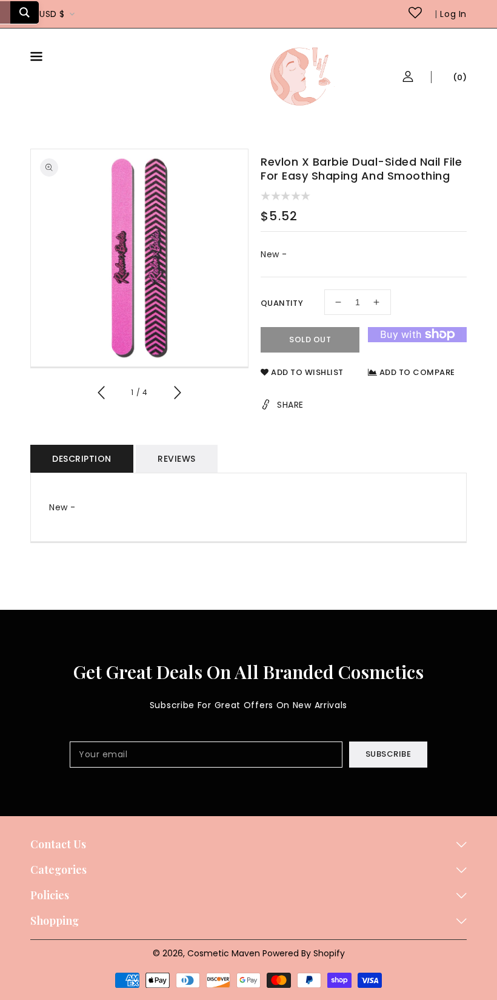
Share (290, 405)
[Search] (24, 12)
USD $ (52, 14)
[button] (66, 58)
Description (82, 459)
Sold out (310, 339)
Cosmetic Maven (223, 953)
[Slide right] (177, 394)
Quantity (282, 303)
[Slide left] (102, 394)
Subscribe (388, 754)
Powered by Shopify (303, 953)
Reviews (177, 459)
